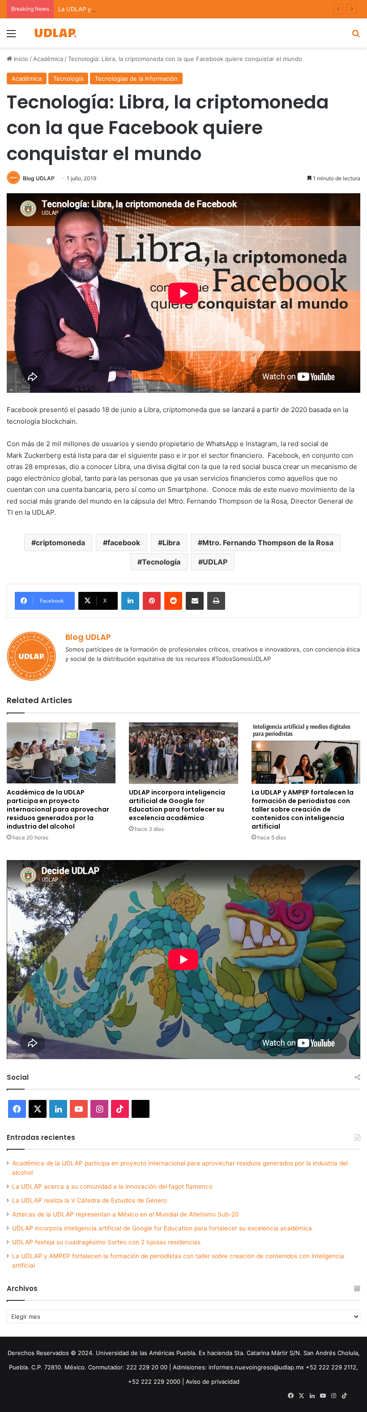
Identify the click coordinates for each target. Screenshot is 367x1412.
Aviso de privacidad (212, 1381)
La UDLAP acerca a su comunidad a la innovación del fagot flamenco (112, 1186)
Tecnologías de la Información (136, 78)
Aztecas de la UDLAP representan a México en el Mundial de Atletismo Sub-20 (125, 1214)
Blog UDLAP (39, 178)
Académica (48, 58)
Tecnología (68, 78)
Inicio (20, 58)
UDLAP (215, 561)
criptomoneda (60, 542)
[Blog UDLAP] (55, 33)
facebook (123, 542)
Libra (171, 542)
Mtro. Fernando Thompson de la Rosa (267, 542)
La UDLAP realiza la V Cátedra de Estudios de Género (89, 1200)
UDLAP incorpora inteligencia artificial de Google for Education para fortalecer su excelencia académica (177, 805)
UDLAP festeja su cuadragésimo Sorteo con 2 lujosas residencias (106, 1242)
